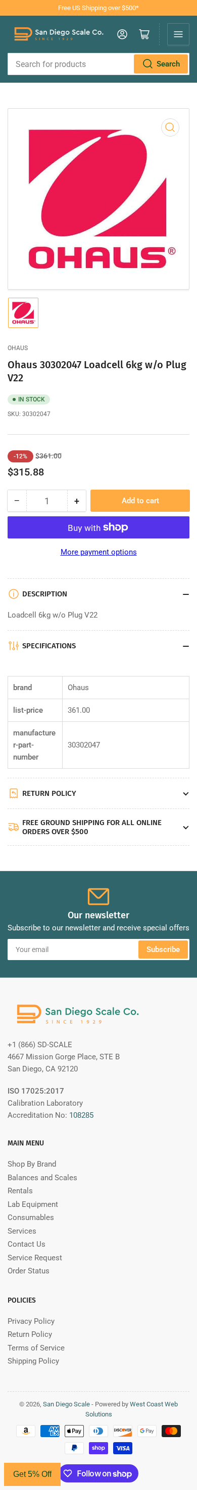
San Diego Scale (66, 1404)
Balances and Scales (42, 1177)
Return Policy (30, 1334)
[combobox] (98, 64)
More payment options (99, 552)
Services (22, 1231)
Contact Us (26, 1244)
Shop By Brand (32, 1164)
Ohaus (18, 348)
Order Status (29, 1270)
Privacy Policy (31, 1321)
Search (168, 64)
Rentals (20, 1190)
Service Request (35, 1257)
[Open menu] (178, 34)
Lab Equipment (33, 1204)
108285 (81, 1115)
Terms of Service (36, 1347)
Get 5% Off (32, 1474)
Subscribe (163, 949)
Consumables (31, 1217)
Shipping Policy (33, 1361)
